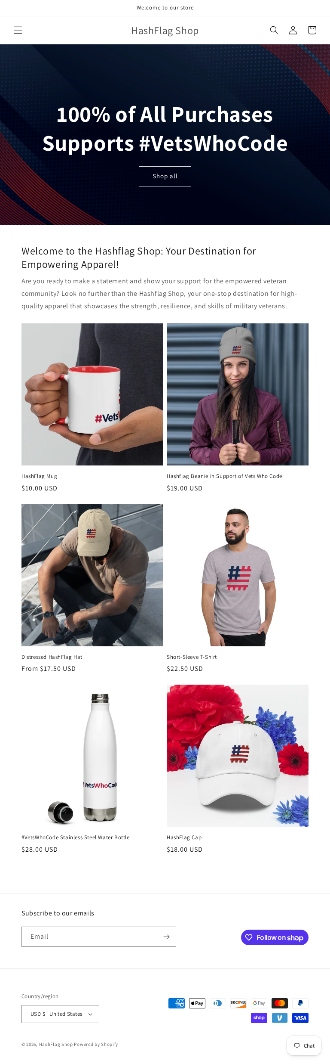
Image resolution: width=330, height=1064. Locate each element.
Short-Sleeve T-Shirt (192, 657)
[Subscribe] (166, 937)
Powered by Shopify (96, 1044)
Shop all (165, 176)
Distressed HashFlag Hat (51, 657)
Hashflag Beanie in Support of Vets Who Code (224, 476)
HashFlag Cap (184, 837)
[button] (18, 30)
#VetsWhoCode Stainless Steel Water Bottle (75, 837)
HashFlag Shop (56, 1044)
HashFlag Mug (39, 476)
